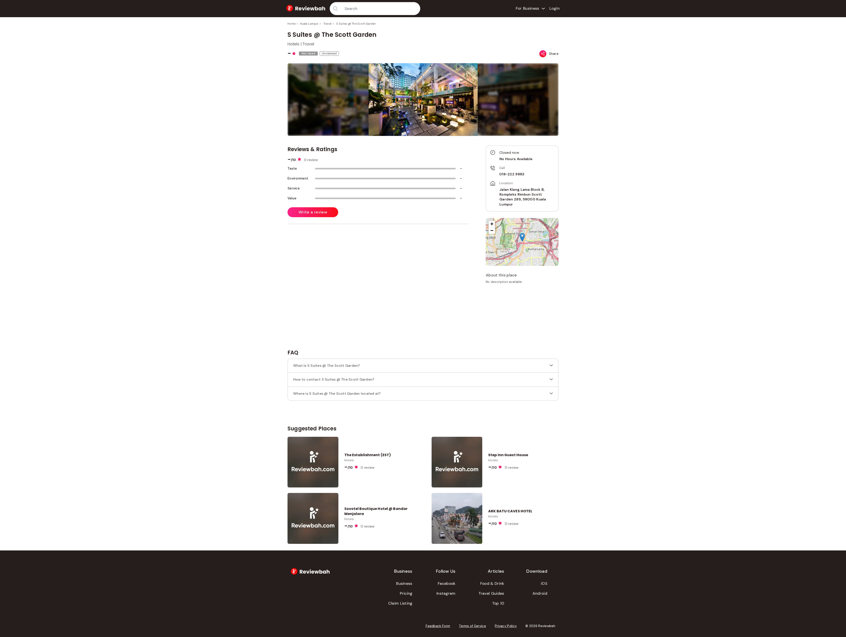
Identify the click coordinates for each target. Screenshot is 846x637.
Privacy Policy (506, 626)
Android (539, 593)
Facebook (446, 583)
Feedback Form (438, 626)
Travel (327, 24)
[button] (522, 237)
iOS (544, 583)
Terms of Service (472, 626)
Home (291, 24)
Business (404, 583)
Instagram (446, 593)
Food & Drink (492, 583)
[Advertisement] (522, 318)
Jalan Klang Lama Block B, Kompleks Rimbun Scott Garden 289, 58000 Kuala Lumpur (522, 197)
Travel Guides (491, 593)
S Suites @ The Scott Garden (356, 24)
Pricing (406, 593)
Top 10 (498, 603)
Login (554, 8)
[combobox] (380, 8)
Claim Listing (400, 603)
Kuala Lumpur (309, 24)
